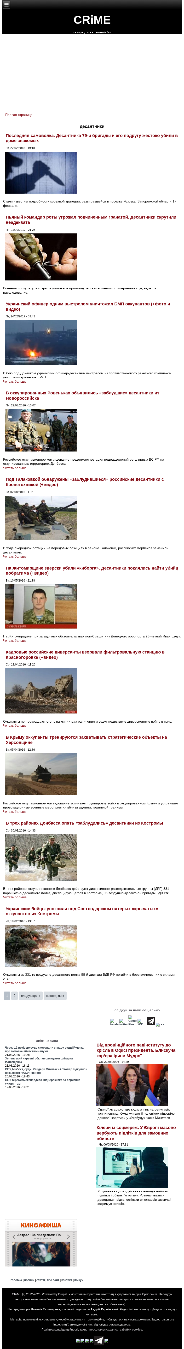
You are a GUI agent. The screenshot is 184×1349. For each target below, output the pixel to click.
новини (29, 1280)
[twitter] (123, 1024)
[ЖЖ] (142, 1024)
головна (16, 1280)
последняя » (55, 996)
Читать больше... (16, 381)
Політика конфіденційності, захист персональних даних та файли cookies (91, 1329)
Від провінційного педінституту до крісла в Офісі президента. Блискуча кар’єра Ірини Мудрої (136, 1050)
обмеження (116, 1304)
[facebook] (114, 1024)
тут (149, 1309)
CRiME (92, 19)
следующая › (30, 996)
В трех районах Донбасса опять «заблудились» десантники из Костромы (84, 823)
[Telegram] (151, 1024)
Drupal (62, 1294)
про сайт (53, 1280)
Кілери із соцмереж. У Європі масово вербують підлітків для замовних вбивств (136, 1133)
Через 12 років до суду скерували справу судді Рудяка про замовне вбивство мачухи (44, 1049)
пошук (78, 1280)
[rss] (160, 1024)
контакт (66, 1280)
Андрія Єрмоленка (144, 1294)
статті (40, 1280)
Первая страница (19, 115)
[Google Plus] (132, 1024)
